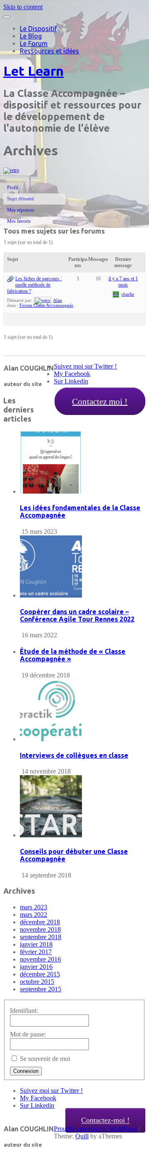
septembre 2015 (40, 989)
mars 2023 (33, 907)
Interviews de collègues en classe (74, 755)
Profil (12, 187)
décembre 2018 (40, 922)
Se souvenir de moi (45, 1058)
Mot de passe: (28, 1034)
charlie (127, 294)
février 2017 (36, 951)
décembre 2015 (40, 974)
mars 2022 (33, 914)
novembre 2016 (40, 959)
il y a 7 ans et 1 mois (123, 282)
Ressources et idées (49, 51)
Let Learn (33, 70)
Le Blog (31, 36)
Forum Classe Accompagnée (46, 305)
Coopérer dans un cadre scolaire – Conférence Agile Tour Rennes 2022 (77, 615)
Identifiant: (24, 1010)
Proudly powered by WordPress (95, 1128)
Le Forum (34, 43)
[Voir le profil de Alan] (43, 300)
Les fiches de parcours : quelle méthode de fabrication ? (34, 285)
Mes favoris (19, 221)
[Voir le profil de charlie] (116, 294)
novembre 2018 (40, 929)
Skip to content (23, 6)
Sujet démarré (20, 199)
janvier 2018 (36, 944)
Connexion (25, 1071)
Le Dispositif (38, 28)
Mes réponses (20, 210)
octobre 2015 (37, 981)
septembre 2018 (40, 936)
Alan (57, 300)
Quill (82, 1136)
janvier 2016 (36, 966)
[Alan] (11, 170)
